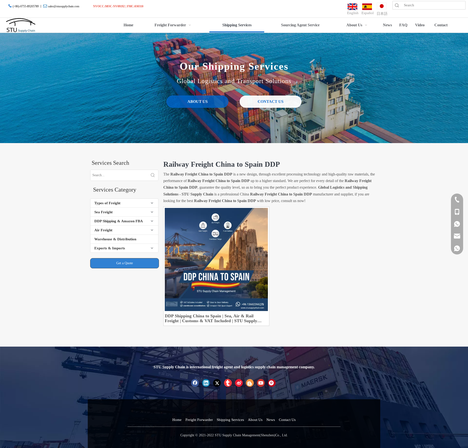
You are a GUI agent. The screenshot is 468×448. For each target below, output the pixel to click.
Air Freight (103, 230)
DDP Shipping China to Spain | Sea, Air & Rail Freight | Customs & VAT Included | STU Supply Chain (211, 318)
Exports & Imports (109, 248)
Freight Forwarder (199, 420)
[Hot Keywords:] (152, 175)
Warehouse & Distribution (115, 239)
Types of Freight (107, 203)
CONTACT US (270, 101)
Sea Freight (103, 212)
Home (177, 420)
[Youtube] (261, 383)
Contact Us (287, 420)
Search (397, 5)
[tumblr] (228, 383)
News (270, 420)
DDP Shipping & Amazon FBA (118, 221)
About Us (255, 420)
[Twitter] (217, 383)
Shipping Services (230, 420)
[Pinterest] (272, 383)
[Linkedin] (206, 383)
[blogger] (250, 383)
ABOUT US (197, 101)
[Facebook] (195, 383)
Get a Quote (124, 263)
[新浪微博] (239, 383)
